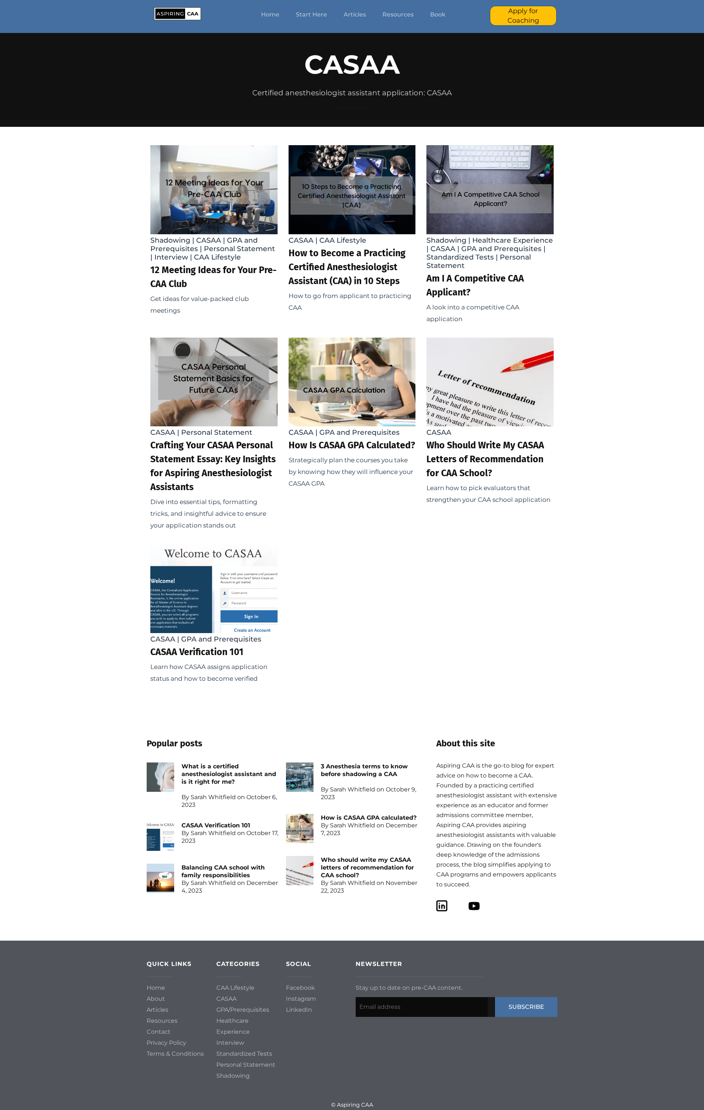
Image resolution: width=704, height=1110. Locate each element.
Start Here (311, 14)
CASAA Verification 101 (196, 652)
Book (437, 14)
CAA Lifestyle (217, 257)
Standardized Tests (460, 257)
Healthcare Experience (512, 240)
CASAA (208, 240)
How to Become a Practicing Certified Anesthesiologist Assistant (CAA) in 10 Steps (347, 267)
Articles (355, 14)
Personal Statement (239, 249)
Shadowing (170, 240)
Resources (398, 14)
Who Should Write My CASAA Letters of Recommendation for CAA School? (485, 459)
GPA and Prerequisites (501, 249)
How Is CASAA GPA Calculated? (352, 445)
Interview (171, 257)
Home (270, 14)
